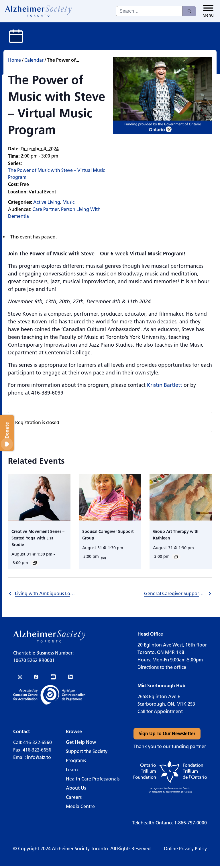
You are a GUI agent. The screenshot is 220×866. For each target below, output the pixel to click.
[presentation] (39, 497)
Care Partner (45, 209)
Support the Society (86, 751)
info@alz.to (39, 757)
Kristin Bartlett (164, 385)
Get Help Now (81, 742)
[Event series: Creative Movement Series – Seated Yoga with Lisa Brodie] (35, 563)
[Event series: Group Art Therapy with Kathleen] (176, 556)
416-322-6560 (37, 742)
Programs (76, 760)
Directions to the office (162, 667)
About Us (76, 788)
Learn (72, 769)
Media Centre (80, 806)
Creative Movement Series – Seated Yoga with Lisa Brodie (37, 538)
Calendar (34, 60)
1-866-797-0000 (190, 823)
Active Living (46, 202)
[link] (38, 11)
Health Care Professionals (92, 779)
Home (14, 60)
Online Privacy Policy (185, 848)
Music (68, 202)
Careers (74, 797)
